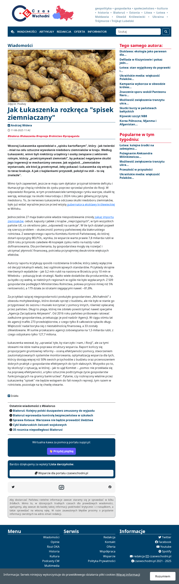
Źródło (14, 396)
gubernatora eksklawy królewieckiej (91, 204)
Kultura (54, 556)
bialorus (14, 136)
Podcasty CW (50, 561)
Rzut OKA (53, 547)
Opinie (55, 542)
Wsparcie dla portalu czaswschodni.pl (63, 473)
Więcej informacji (128, 574)
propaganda (72, 136)
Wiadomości (27, 31)
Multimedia (51, 566)
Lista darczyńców (61, 464)
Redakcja (64, 31)
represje (43, 136)
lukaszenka (28, 136)
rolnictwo (56, 136)
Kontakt (110, 542)
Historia (54, 551)
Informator (97, 31)
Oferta (79, 31)
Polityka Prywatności (101, 561)
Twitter (166, 537)
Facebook (165, 542)
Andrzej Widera (21, 125)
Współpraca (107, 551)
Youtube (165, 547)
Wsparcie (109, 556)
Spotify (166, 551)
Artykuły (46, 31)
